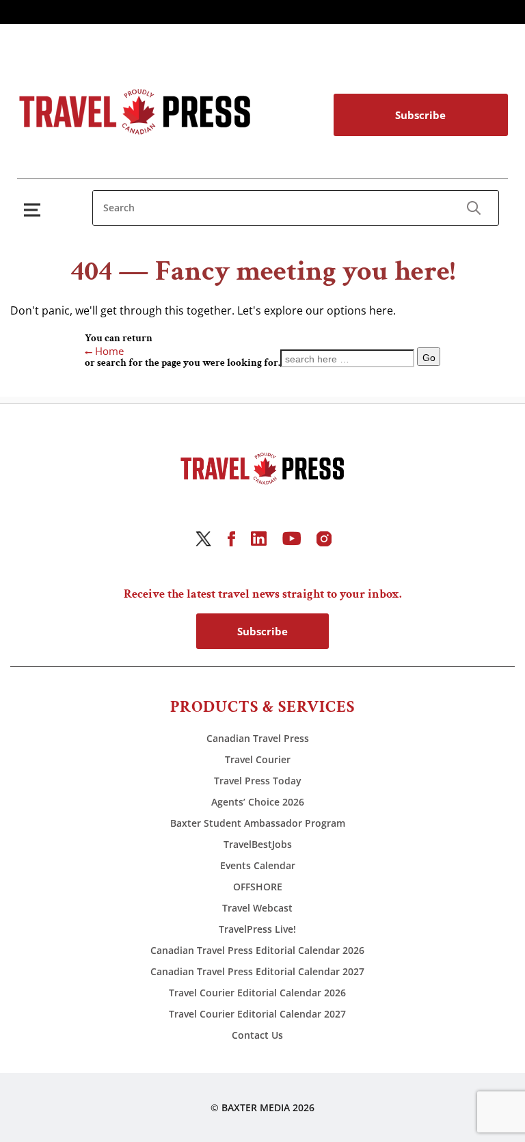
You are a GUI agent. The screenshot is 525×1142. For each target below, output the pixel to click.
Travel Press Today (257, 780)
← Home (104, 351)
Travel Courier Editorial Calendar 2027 (257, 1013)
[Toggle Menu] (35, 209)
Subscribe (420, 115)
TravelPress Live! (257, 928)
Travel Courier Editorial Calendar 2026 (257, 992)
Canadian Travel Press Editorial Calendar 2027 (257, 971)
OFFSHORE (257, 886)
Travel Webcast (257, 907)
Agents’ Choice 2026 (257, 801)
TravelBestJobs (258, 844)
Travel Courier (258, 759)
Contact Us (257, 1034)
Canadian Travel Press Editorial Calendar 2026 (257, 950)
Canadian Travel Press (257, 738)
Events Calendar (257, 865)
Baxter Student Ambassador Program (257, 822)
